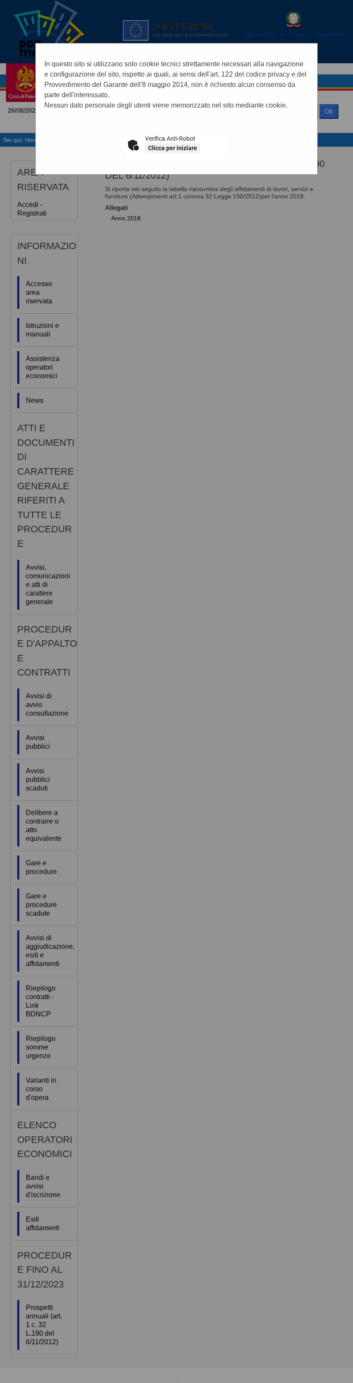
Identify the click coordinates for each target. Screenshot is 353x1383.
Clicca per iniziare (172, 148)
